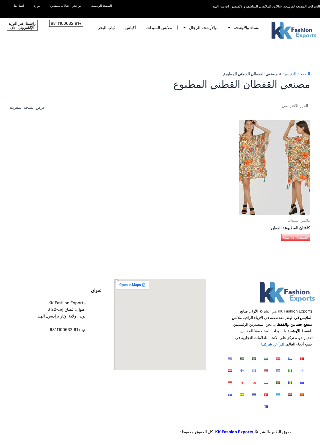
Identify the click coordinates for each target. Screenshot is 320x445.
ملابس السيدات (159, 27)
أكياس (130, 27)
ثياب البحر (106, 27)
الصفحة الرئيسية (101, 6)
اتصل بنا (19, 6)
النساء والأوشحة (247, 27)
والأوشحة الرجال (203, 27)
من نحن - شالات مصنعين (65, 6)
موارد (37, 6)
